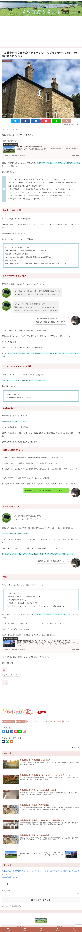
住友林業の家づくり (8, 721)
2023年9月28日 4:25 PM (9, 877)
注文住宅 (66, 721)
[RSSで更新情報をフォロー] (11, 741)
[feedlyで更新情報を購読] (7, 741)
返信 (77, 893)
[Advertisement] (41, 33)
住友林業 (49, 721)
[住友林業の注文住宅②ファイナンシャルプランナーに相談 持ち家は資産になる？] (36, 121)
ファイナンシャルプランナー (36, 721)
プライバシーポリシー (21, 926)
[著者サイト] (3, 741)
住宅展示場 (58, 721)
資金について (21, 721)
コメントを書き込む (41, 900)
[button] (76, 600)
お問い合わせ (61, 926)
